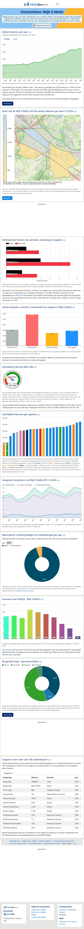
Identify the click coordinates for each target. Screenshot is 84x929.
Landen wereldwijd (38, 917)
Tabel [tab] (15, 39)
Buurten (6, 198)
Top (75, 843)
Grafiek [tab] (7, 39)
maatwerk (9, 650)
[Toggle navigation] (57, 4)
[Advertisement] (42, 221)
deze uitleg (65, 399)
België (18, 295)
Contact (62, 924)
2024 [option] (9, 543)
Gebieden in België (38, 910)
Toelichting (7, 103)
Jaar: (4, 543)
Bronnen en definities (67, 910)
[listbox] (9, 542)
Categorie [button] (7, 773)
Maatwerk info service (68, 921)
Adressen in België (38, 912)
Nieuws (62, 912)
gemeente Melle (22, 591)
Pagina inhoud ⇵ (43, 25)
